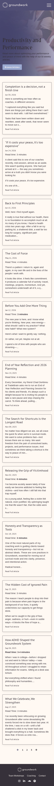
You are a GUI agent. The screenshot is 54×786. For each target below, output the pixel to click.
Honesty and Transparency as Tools (23, 527)
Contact (42, 776)
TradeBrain (13, 385)
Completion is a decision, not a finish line (25, 88)
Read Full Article (12, 129)
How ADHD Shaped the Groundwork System (20, 641)
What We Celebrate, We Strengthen (20, 700)
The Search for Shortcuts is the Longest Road (25, 420)
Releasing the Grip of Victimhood (26, 470)
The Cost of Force (16, 253)
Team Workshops (16, 776)
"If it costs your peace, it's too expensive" (24, 144)
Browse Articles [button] (12, 67)
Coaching (31, 776)
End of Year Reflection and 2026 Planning (26, 366)
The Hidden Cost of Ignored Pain (26, 585)
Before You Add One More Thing (26, 306)
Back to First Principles (20, 203)
